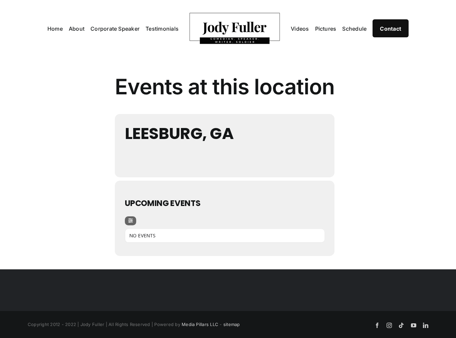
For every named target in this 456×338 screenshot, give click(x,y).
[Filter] (130, 220)
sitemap (231, 324)
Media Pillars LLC (200, 324)
